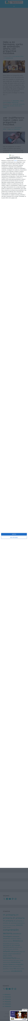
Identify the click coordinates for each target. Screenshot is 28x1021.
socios (15, 160)
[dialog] (14, 510)
